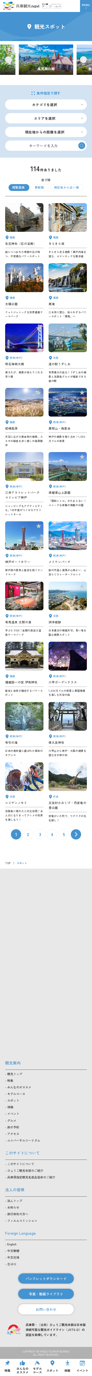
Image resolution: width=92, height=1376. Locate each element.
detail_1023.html (24, 729)
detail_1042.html (24, 669)
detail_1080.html (68, 792)
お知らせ (13, 1207)
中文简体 (13, 1257)
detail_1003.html (68, 548)
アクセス (13, 1134)
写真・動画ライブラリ (46, 1293)
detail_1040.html (68, 290)
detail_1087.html (68, 230)
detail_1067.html (24, 792)
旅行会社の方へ (17, 1214)
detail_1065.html (68, 609)
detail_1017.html (68, 484)
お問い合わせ (46, 1309)
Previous (8, 59)
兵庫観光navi (21, 6)
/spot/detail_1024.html (46, 59)
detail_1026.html (68, 417)
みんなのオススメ (19, 1087)
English (11, 1244)
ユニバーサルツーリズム (23, 1140)
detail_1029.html (68, 669)
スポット (13, 1100)
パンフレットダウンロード (46, 1278)
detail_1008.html (24, 548)
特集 (10, 1080)
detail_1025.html (68, 729)
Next (83, 59)
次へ (76, 834)
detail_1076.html (68, 353)
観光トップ (14, 1074)
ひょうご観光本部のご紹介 (25, 1170)
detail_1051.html (24, 290)
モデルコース (16, 1094)
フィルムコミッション (22, 1220)
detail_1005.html (24, 484)
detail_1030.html (24, 609)
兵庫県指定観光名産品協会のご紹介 (31, 1177)
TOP (8, 863)
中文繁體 (13, 1251)
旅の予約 (13, 1127)
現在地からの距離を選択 (45, 131)
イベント (13, 1113)
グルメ (11, 1120)
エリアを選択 (45, 118)
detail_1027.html (24, 353)
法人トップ (14, 1201)
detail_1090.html (24, 417)
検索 (81, 145)
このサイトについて (20, 1164)
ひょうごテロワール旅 (51, 6)
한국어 (11, 1264)
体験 (10, 1107)
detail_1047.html (24, 230)
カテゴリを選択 (44, 104)
